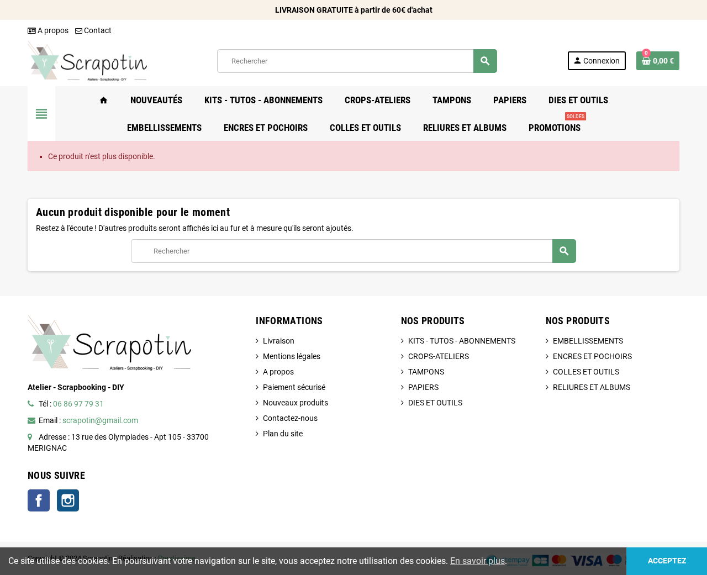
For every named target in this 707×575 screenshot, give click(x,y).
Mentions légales (291, 356)
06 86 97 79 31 (78, 403)
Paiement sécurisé (294, 387)
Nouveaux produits (295, 402)
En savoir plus (477, 561)
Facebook (39, 500)
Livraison (278, 340)
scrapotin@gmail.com (100, 420)
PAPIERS (423, 387)
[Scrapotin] (87, 60)
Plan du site (283, 433)
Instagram (68, 500)
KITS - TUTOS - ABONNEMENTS (461, 340)
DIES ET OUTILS (435, 402)
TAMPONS (426, 371)
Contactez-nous (290, 418)
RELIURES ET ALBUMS (591, 387)
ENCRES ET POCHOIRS (592, 356)
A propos (52, 30)
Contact (97, 30)
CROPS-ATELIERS (438, 356)
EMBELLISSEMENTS (588, 340)
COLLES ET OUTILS (586, 371)
